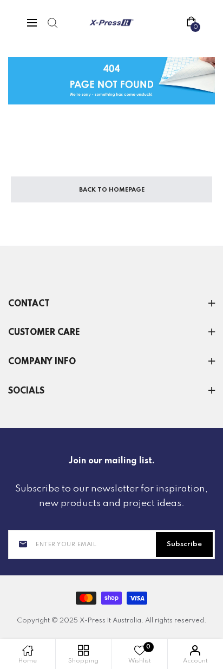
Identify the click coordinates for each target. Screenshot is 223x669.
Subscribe (184, 544)
